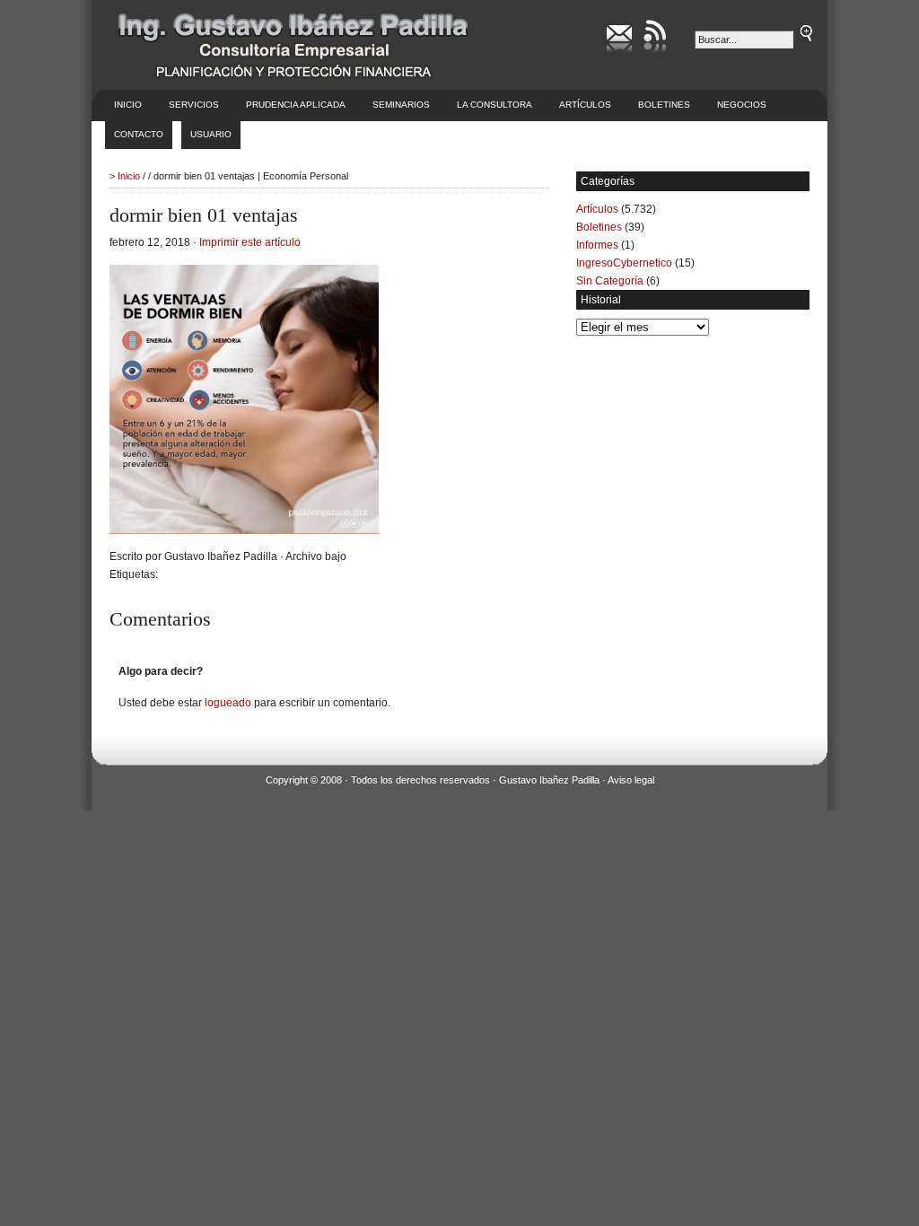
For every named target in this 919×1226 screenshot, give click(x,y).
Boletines (664, 104)
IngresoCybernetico (624, 263)
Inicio (128, 104)
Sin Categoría (609, 281)
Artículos (585, 104)
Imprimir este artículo (250, 242)
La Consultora (494, 104)
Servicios (194, 104)
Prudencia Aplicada (296, 104)
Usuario (211, 134)
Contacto (138, 134)
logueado (228, 702)
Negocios (741, 104)
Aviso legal (631, 780)
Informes (597, 245)
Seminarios (401, 104)
